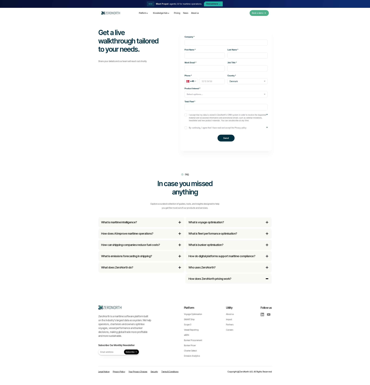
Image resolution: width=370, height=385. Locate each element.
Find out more (213, 4)
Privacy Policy (119, 371)
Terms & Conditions (169, 371)
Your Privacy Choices (137, 371)
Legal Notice (103, 371)
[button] (143, 13)
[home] (110, 13)
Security (154, 371)
